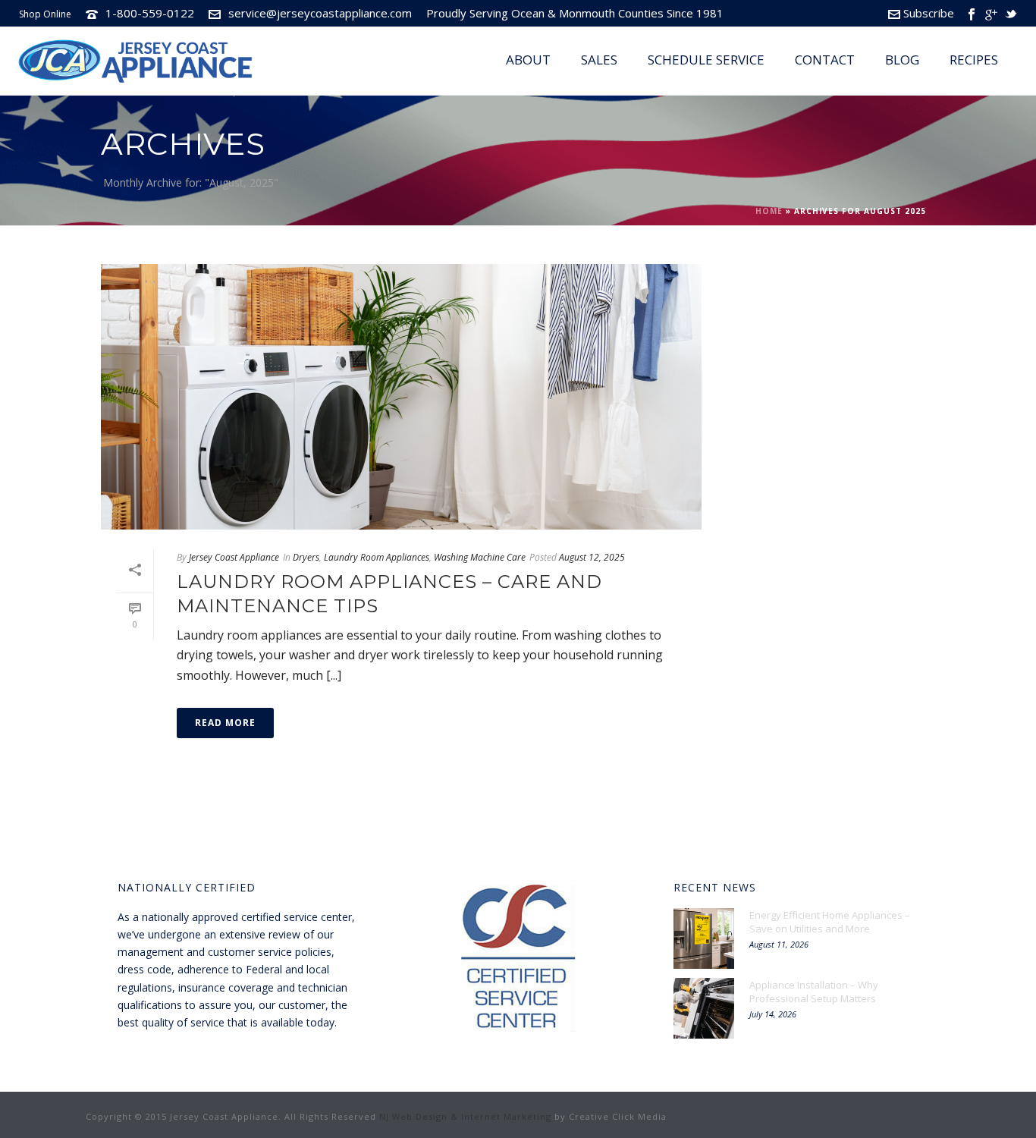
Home (769, 211)
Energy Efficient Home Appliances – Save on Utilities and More (829, 921)
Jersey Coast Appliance (234, 557)
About (528, 59)
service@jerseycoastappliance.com (320, 12)
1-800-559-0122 (149, 12)
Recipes (974, 59)
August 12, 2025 (592, 557)
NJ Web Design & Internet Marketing (465, 1116)
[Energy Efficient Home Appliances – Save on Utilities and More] (703, 938)
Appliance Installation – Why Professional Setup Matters (813, 991)
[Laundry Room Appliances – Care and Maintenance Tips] (401, 397)
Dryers (306, 557)
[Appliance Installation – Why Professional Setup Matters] (703, 1008)
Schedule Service (706, 59)
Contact (825, 59)
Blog (902, 59)
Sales (599, 59)
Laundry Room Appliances (376, 557)
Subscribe (928, 12)
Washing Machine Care (480, 557)
